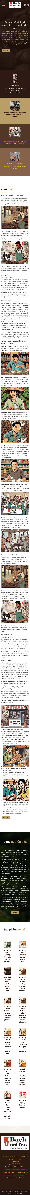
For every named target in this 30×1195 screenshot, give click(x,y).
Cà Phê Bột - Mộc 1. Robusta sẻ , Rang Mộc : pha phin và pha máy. (7, 1013)
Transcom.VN (18, 1193)
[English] (28, 5)
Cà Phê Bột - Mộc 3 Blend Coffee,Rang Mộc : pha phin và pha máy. (23, 1044)
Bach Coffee (15, 1191)
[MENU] (3, 5)
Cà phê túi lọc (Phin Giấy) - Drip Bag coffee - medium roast (7, 983)
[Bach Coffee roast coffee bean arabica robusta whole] (15, 5)
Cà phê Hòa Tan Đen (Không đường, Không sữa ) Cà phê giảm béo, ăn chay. (7, 1109)
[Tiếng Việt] (25, 5)
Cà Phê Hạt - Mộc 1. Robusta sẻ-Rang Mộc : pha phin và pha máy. (22, 983)
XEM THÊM (5, 50)
